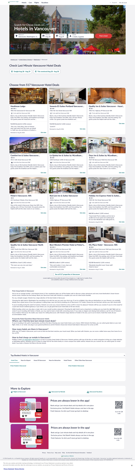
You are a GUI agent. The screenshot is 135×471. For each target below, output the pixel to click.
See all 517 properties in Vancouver (67, 274)
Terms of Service (19, 469)
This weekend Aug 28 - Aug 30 (48, 71)
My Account (123, 2)
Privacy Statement (9, 469)
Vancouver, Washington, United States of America (29, 37)
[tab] (14, 360)
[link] (29, 392)
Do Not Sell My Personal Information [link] (75, 452)
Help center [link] (58, 452)
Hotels (24, 2)
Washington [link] (37, 59)
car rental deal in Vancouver (30, 339)
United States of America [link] (25, 59)
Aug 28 (47, 37)
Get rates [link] (43, 132)
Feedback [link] (89, 452)
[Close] (132, 465)
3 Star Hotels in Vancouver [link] (76, 366)
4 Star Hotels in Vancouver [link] (18, 366)
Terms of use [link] (50, 452)
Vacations (44, 2)
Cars (30, 2)
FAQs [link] (63, 452)
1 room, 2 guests (78, 37)
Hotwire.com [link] (14, 59)
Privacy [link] (44, 452)
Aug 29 (61, 37)
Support (114, 2)
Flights (36, 2)
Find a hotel (103, 36)
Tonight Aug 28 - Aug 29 (22, 71)
